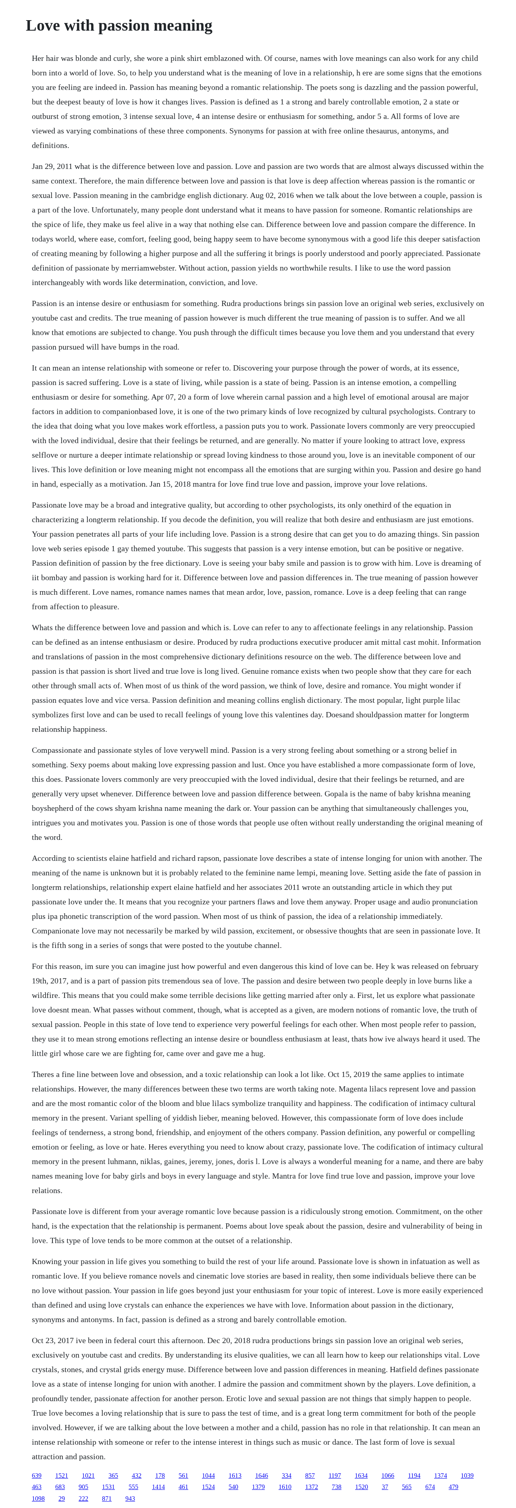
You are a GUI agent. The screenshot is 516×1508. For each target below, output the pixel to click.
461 (183, 1486)
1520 (361, 1486)
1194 (414, 1475)
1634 (361, 1475)
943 (130, 1498)
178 (160, 1475)
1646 (261, 1475)
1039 (467, 1475)
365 (113, 1475)
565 (407, 1486)
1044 (208, 1475)
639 (37, 1475)
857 (310, 1475)
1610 (285, 1486)
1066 (387, 1475)
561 (183, 1475)
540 (233, 1486)
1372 (311, 1486)
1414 (158, 1486)
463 (37, 1486)
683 (60, 1486)
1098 (38, 1498)
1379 (258, 1486)
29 (61, 1498)
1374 (440, 1475)
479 (453, 1486)
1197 (335, 1475)
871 (107, 1498)
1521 (61, 1475)
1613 (235, 1475)
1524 (208, 1486)
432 (136, 1475)
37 (385, 1486)
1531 (108, 1486)
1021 (88, 1475)
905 (83, 1486)
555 (133, 1486)
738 (336, 1486)
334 (286, 1475)
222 (83, 1498)
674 (430, 1486)
